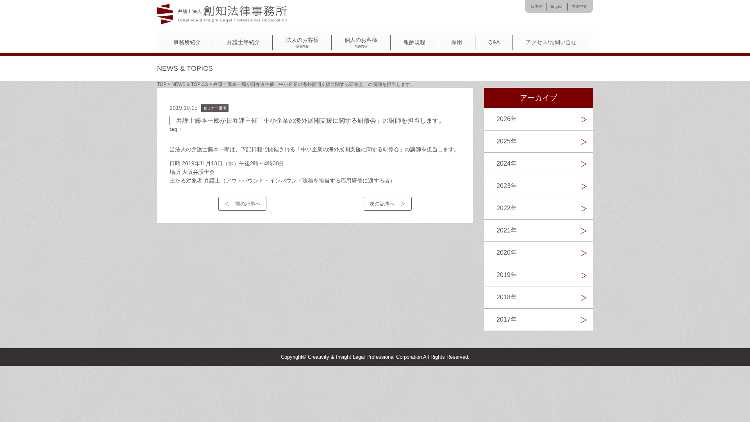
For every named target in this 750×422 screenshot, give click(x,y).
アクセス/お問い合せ (551, 42)
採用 (456, 42)
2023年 (506, 185)
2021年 (506, 230)
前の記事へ (248, 204)
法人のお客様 (302, 42)
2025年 (506, 141)
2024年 (506, 163)
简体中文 (579, 6)
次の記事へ (382, 204)
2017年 (506, 319)
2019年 (506, 275)
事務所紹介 (187, 42)
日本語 (537, 6)
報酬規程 (414, 42)
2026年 (506, 119)
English (557, 6)
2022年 (506, 208)
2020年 (506, 252)
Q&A (494, 42)
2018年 (506, 297)
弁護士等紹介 (243, 42)
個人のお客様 (361, 42)
